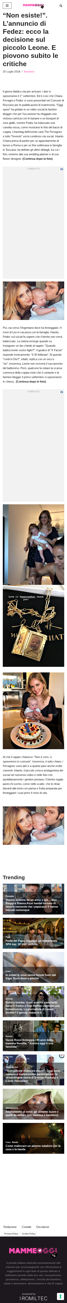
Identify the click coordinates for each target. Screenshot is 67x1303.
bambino (55, 1279)
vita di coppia (55, 1283)
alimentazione (36, 1283)
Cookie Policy (28, 1233)
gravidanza (12, 1279)
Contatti (26, 1226)
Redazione (10, 1226)
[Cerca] (61, 5)
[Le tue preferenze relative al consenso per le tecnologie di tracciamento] (60, 1296)
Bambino (29, 71)
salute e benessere (15, 1283)
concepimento (52, 1275)
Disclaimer (42, 1226)
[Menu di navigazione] (7, 5)
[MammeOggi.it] (33, 6)
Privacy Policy (11, 1233)
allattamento (27, 1279)
